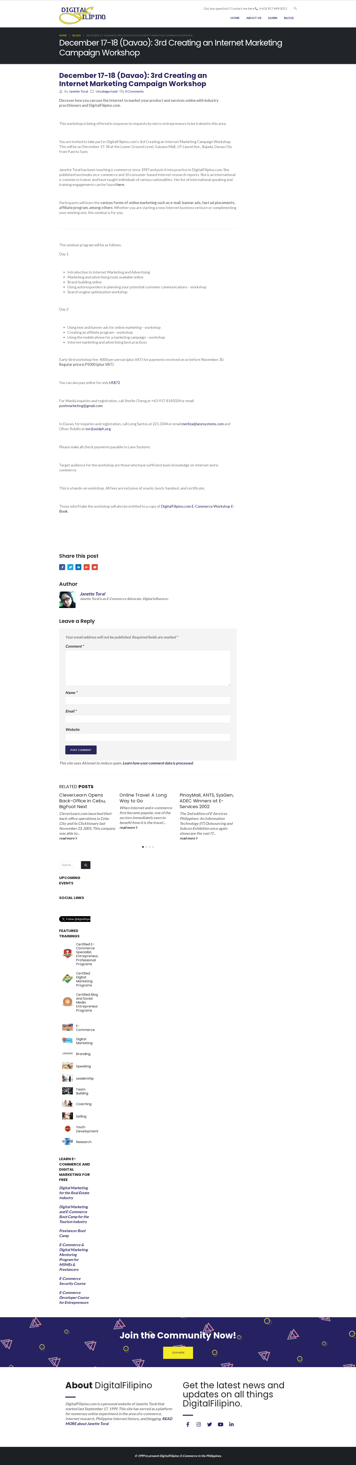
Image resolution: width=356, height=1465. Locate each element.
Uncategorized (106, 91)
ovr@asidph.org (98, 428)
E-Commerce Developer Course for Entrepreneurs (74, 1297)
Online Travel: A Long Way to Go (83, 798)
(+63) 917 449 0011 (273, 8)
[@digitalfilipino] (199, 1424)
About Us (253, 18)
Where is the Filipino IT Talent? (205, 798)
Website (72, 729)
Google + (87, 567)
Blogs (289, 18)
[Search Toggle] (295, 8)
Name (71, 692)
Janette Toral (78, 91)
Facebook (62, 567)
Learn (272, 18)
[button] (143, 847)
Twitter (70, 567)
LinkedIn (78, 567)
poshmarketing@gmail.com (80, 405)
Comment (74, 646)
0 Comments (134, 91)
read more (67, 827)
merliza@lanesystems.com (203, 423)
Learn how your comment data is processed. (158, 763)
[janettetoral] (188, 1424)
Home (235, 18)
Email (95, 567)
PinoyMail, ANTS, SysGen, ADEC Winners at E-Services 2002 (146, 801)
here (120, 184)
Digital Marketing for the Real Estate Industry (74, 1193)
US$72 (114, 382)
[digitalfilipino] (220, 1424)
